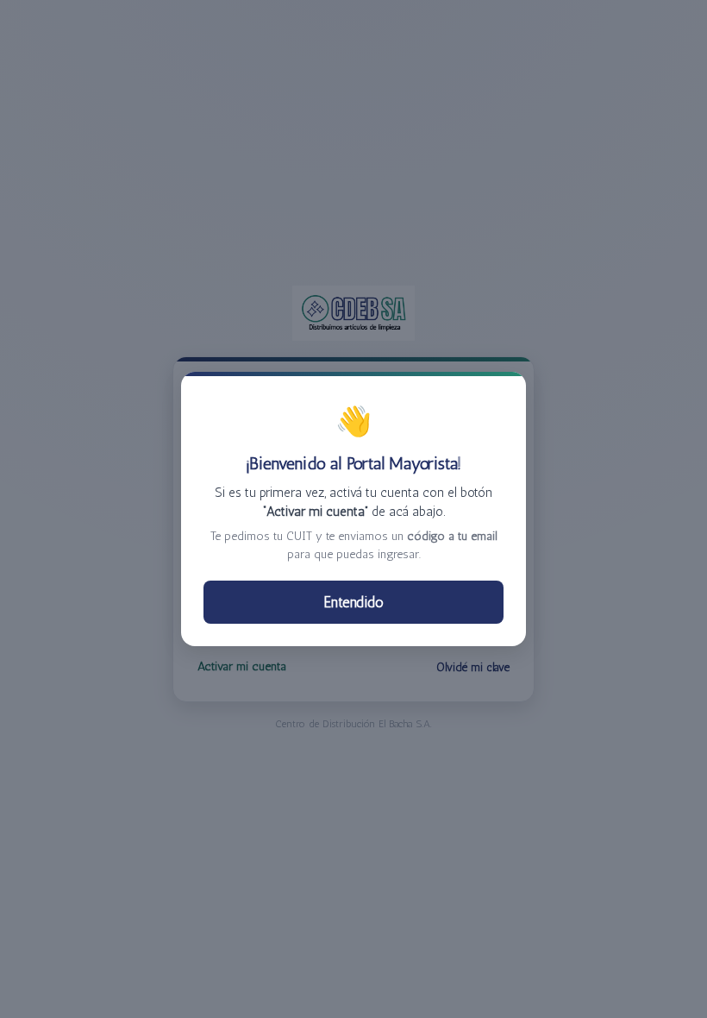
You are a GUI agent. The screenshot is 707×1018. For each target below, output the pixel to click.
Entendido (354, 602)
